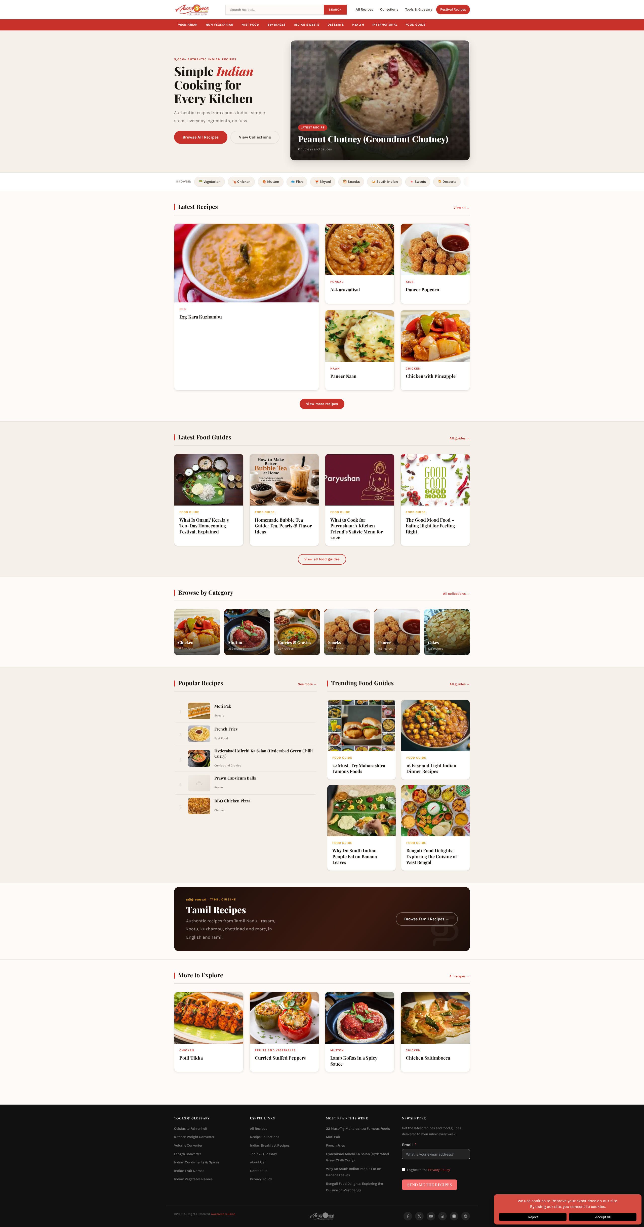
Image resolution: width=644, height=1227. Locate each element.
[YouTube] (431, 1216)
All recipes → (459, 976)
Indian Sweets (306, 24)
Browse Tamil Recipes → (426, 919)
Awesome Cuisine (223, 1214)
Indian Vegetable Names (193, 1179)
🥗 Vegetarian (209, 181)
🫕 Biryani (322, 181)
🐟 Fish (297, 181)
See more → (307, 684)
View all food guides (322, 559)
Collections (389, 9)
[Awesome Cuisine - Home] (196, 9)
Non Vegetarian (219, 24)
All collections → (456, 594)
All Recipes (364, 9)
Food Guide (415, 24)
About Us (257, 1162)
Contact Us (258, 1170)
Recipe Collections (264, 1137)
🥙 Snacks (351, 181)
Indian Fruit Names (189, 1170)
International (385, 24)
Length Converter (187, 1154)
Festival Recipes (453, 9)
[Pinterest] (465, 1216)
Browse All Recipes (201, 137)
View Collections (255, 137)
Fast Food (250, 24)
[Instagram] (454, 1216)
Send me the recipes (429, 1184)
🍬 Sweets (418, 181)
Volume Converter (188, 1145)
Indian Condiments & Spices (196, 1162)
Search (335, 9)
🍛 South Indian (384, 181)
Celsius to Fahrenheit (190, 1128)
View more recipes (322, 404)
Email (407, 1144)
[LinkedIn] (442, 1216)
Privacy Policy (261, 1179)
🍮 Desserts (446, 181)
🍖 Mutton (270, 181)
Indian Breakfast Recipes (270, 1145)
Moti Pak (333, 1137)
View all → (462, 208)
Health (358, 24)
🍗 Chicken (241, 181)
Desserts (336, 24)
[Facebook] (408, 1216)
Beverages (276, 24)
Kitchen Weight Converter (194, 1137)
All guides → (460, 438)
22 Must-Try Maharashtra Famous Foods (358, 1128)
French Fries (335, 1145)
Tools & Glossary (418, 9)
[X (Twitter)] (419, 1216)
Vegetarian (188, 24)
